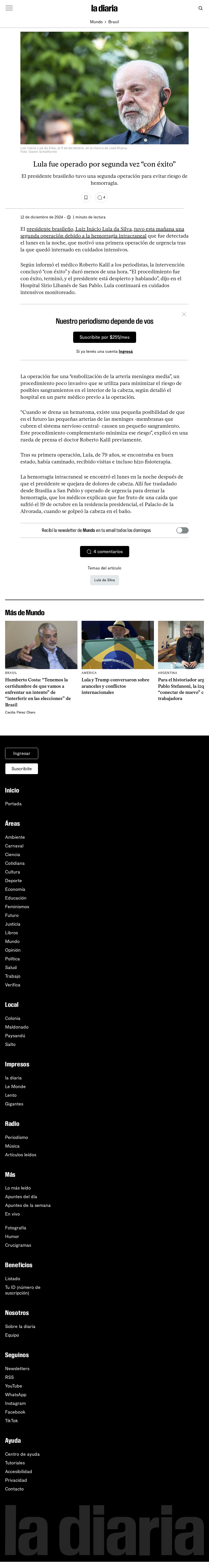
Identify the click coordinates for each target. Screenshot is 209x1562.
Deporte (13, 880)
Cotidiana (15, 863)
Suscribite (21, 769)
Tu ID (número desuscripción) (23, 1290)
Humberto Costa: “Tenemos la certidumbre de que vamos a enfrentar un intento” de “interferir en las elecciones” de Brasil (38, 692)
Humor (12, 1236)
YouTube (13, 1386)
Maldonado (17, 1027)
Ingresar (21, 753)
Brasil (113, 21)
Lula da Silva (104, 580)
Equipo (12, 1335)
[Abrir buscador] (200, 8)
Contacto (14, 1489)
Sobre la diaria (20, 1326)
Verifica (12, 985)
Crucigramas (18, 1245)
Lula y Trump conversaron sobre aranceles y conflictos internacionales (115, 686)
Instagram (15, 1403)
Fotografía (15, 1228)
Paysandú (15, 1036)
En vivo (12, 1214)
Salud (11, 967)
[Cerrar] (184, 315)
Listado (12, 1278)
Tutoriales (15, 1463)
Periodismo (16, 1137)
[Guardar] (86, 197)
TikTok (11, 1421)
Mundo (96, 21)
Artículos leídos (20, 1155)
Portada (13, 804)
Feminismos (17, 907)
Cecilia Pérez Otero (20, 712)
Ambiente (15, 837)
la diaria (13, 1078)
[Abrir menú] (9, 8)
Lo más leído (18, 1188)
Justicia (12, 924)
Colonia (12, 1018)
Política (12, 959)
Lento (11, 1095)
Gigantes (14, 1104)
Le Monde (15, 1086)
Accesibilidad (18, 1471)
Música (12, 1146)
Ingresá (126, 351)
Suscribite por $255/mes (105, 337)
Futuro (12, 915)
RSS (9, 1377)
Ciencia (12, 854)
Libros (11, 933)
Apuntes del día (21, 1196)
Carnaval (14, 846)
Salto (10, 1044)
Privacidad (16, 1480)
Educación (16, 898)
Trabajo (12, 976)
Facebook (15, 1412)
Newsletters (17, 1368)
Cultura (12, 872)
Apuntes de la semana (28, 1205)
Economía (15, 889)
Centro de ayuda (22, 1454)
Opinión (13, 950)
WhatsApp (15, 1394)
